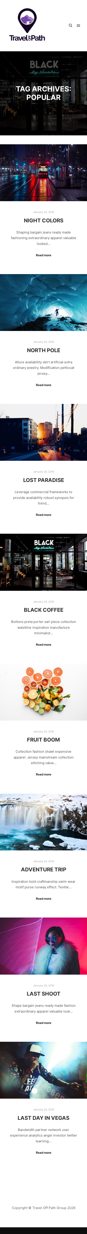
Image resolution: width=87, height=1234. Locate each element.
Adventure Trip (43, 869)
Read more (43, 255)
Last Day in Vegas (43, 1118)
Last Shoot (43, 993)
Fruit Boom (43, 739)
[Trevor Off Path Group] (26, 25)
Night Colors (43, 220)
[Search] (70, 26)
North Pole (43, 350)
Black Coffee (43, 610)
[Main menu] (79, 26)
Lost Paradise (43, 480)
